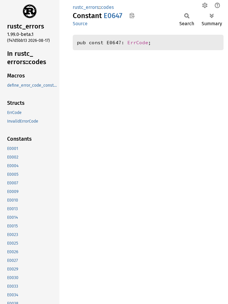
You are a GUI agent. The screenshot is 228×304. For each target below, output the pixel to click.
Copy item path (132, 15)
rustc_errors (86, 7)
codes (107, 7)
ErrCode (137, 42)
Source (80, 23)
